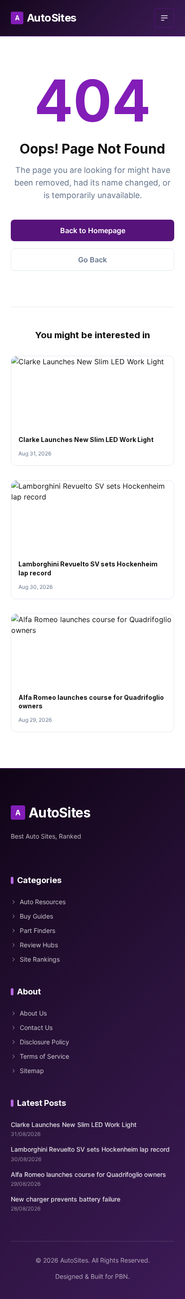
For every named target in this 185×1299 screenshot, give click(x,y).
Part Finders (37, 930)
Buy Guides (36, 916)
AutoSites (45, 17)
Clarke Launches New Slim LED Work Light (86, 439)
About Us (33, 1013)
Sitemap (32, 1070)
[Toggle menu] (164, 18)
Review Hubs (39, 945)
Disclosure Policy (44, 1042)
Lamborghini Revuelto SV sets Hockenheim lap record (90, 1149)
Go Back (92, 259)
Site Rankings (40, 959)
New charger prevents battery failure (65, 1199)
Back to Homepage (92, 230)
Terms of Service (44, 1056)
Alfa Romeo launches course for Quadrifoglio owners (88, 1174)
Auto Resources (43, 902)
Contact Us (36, 1027)
